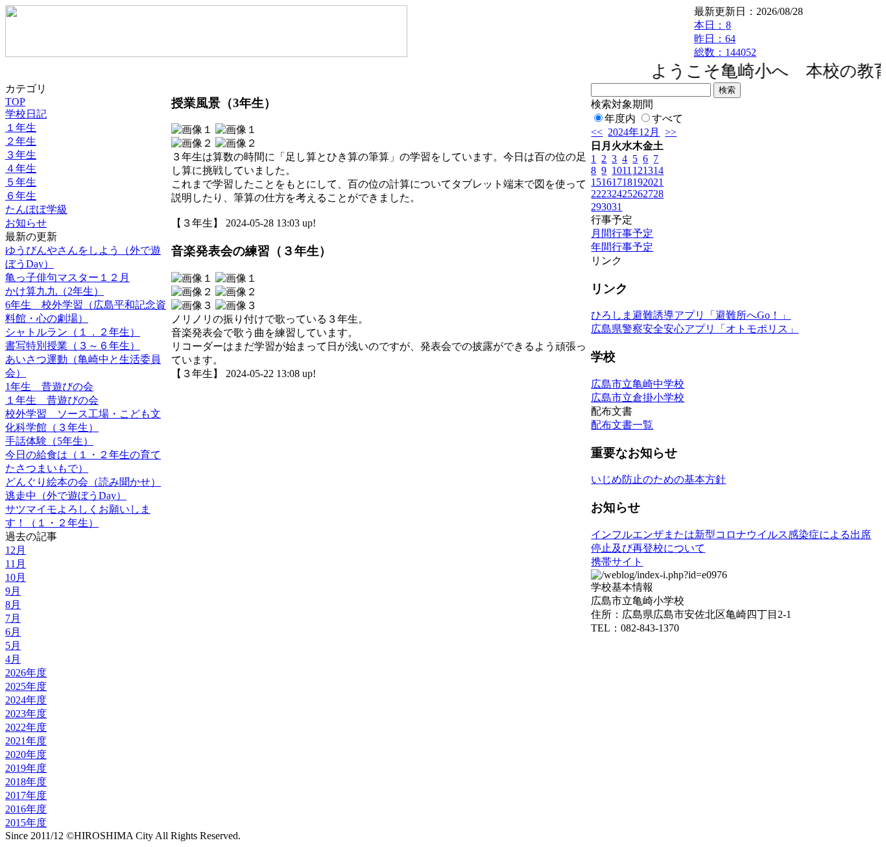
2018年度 (26, 781)
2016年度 (26, 809)
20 (648, 182)
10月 (15, 577)
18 (627, 182)
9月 (13, 590)
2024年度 (26, 700)
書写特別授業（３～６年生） (72, 345)
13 (648, 170)
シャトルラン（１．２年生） (72, 332)
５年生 (20, 182)
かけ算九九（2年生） (54, 291)
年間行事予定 (622, 246)
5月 (13, 645)
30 (606, 206)
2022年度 (26, 727)
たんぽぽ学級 (36, 209)
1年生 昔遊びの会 (49, 386)
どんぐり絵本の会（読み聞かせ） (83, 481)
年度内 (620, 118)
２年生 (20, 141)
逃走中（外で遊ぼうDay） (65, 495)
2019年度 (26, 768)
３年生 (20, 154)
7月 (13, 618)
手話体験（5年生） (49, 441)
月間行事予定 (622, 233)
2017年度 (26, 795)
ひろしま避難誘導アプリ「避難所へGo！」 (691, 315)
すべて (667, 118)
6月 (13, 631)
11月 (15, 563)
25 (627, 193)
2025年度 (26, 686)
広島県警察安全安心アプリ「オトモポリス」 (694, 328)
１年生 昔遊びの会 (52, 400)
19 (637, 182)
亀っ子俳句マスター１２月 (67, 277)
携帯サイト (617, 561)
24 (617, 193)
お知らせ (26, 222)
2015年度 (26, 822)
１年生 (20, 127)
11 (627, 170)
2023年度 (26, 713)
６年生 (20, 195)
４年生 (20, 168)
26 (637, 193)
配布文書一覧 (622, 424)
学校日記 (26, 113)
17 (617, 182)
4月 (13, 659)
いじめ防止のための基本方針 (658, 479)
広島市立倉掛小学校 (637, 397)
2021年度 (26, 740)
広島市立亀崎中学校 (637, 383)
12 (637, 170)
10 (617, 170)
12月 (15, 550)
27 (648, 193)
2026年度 (26, 672)
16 (606, 182)
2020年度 (26, 754)
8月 (13, 604)
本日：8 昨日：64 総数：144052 (725, 38)
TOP (15, 101)
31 (617, 206)
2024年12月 (634, 132)
